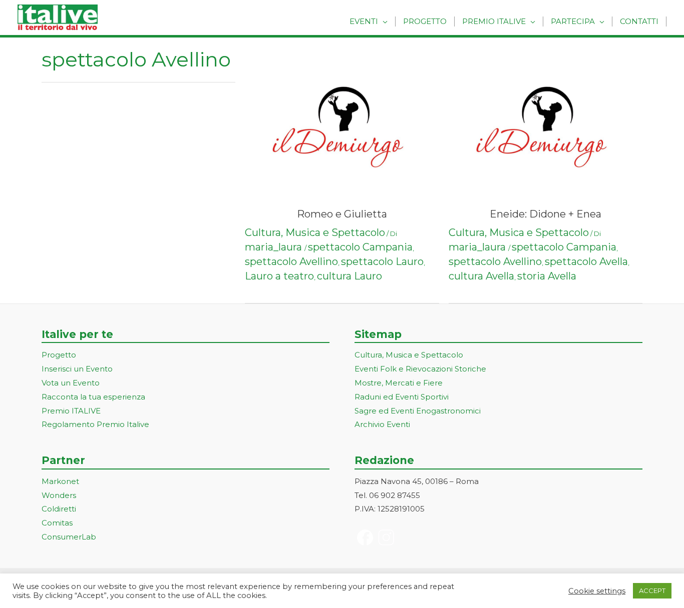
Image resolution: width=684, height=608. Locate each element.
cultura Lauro (349, 276)
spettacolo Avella (586, 262)
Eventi (364, 21)
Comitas (57, 523)
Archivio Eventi (382, 424)
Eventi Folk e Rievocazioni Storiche (420, 369)
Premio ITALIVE (71, 411)
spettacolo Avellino (291, 262)
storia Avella (546, 276)
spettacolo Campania (360, 247)
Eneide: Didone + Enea (545, 214)
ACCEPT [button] (652, 590)
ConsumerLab (69, 537)
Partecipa (573, 21)
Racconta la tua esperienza (93, 397)
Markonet (60, 481)
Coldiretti (59, 509)
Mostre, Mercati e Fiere (399, 383)
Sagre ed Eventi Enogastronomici (418, 411)
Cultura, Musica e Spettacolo (315, 232)
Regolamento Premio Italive (95, 424)
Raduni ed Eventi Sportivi (402, 397)
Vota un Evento (71, 383)
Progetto (425, 21)
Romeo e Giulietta (342, 214)
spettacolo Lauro (382, 262)
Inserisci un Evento (77, 369)
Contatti (639, 21)
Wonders (59, 495)
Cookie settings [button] (596, 591)
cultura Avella (481, 276)
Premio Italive (494, 21)
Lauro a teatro (279, 276)
